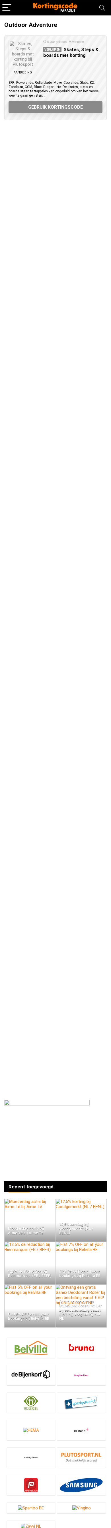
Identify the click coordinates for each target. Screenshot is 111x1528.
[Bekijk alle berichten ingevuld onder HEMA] (31, 1430)
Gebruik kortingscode (55, 107)
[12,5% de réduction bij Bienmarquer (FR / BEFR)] (30, 1244)
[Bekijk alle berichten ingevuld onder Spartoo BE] (31, 1507)
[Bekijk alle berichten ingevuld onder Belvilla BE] (31, 1348)
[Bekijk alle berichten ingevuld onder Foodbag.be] (31, 1402)
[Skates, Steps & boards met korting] (23, 54)
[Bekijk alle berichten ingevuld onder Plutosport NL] (81, 1457)
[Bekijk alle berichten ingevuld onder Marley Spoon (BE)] (31, 1457)
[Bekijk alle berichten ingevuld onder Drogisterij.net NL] (81, 1375)
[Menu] (7, 7)
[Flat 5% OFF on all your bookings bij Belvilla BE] (30, 1287)
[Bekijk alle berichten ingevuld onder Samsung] (81, 1485)
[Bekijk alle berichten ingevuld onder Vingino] (81, 1507)
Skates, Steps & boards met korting (70, 52)
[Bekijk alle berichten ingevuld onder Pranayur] (31, 1485)
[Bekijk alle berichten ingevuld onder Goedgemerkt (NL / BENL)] (81, 1402)
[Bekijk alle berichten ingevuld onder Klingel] (81, 1430)
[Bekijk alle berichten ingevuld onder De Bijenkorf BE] (31, 1375)
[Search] (102, 7)
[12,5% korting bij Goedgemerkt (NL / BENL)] (81, 1201)
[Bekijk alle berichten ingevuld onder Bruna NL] (81, 1348)
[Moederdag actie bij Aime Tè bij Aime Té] (30, 1201)
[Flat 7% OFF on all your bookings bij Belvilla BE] (81, 1244)
